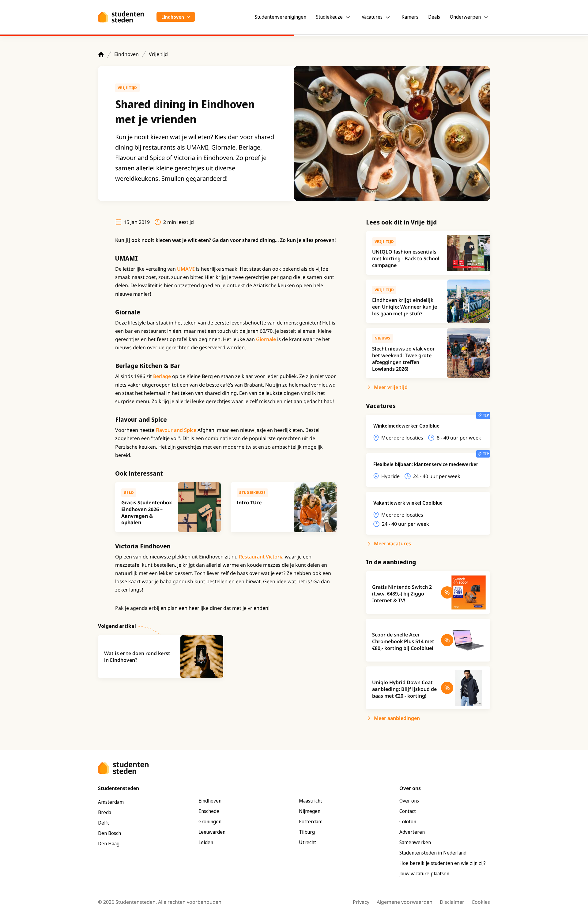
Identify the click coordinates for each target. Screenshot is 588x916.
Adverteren (412, 832)
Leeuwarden (211, 832)
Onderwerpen (465, 16)
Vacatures (372, 16)
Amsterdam (111, 802)
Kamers (409, 16)
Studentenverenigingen (280, 16)
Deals (434, 16)
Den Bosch (109, 833)
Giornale (266, 339)
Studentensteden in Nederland (432, 852)
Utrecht (307, 842)
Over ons (409, 800)
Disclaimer (452, 902)
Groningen (209, 821)
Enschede (208, 811)
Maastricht (310, 800)
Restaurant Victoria (262, 556)
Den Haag (108, 843)
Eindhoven (126, 54)
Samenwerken (415, 842)
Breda (104, 812)
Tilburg (307, 832)
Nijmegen (309, 811)
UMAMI (186, 268)
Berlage (162, 376)
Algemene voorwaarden (404, 902)
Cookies (481, 902)
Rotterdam (310, 821)
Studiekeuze (329, 16)
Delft (103, 822)
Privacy (361, 902)
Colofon (407, 821)
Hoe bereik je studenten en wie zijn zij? (442, 863)
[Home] (101, 54)
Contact (407, 811)
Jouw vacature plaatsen (424, 873)
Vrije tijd (158, 54)
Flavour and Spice (175, 430)
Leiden (205, 842)
